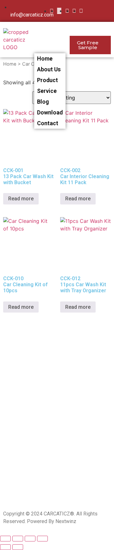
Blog (43, 101)
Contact (47, 123)
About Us (49, 69)
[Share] (17, 538)
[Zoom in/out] (42, 538)
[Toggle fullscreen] (30, 538)
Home (45, 58)
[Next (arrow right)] (17, 547)
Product (47, 80)
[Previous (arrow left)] (5, 547)
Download (50, 112)
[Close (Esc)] (5, 538)
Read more (21, 199)
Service (47, 90)
